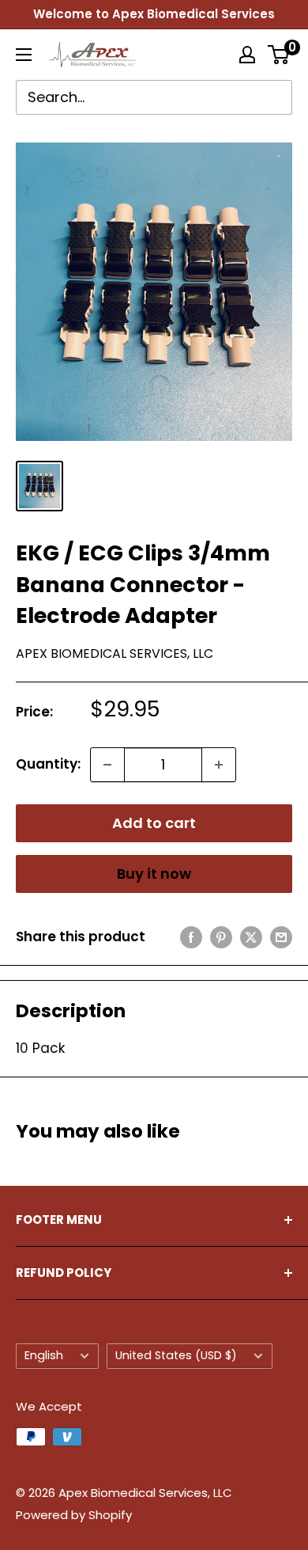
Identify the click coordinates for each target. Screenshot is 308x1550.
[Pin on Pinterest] (221, 937)
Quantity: (48, 763)
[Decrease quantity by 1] (107, 764)
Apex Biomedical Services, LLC (114, 653)
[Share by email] (281, 937)
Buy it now (154, 873)
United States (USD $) (176, 1355)
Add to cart (154, 823)
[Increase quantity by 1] (218, 764)
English (43, 1355)
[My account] (247, 54)
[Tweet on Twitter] (251, 937)
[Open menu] (24, 54)
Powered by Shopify (74, 1514)
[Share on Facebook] (191, 937)
